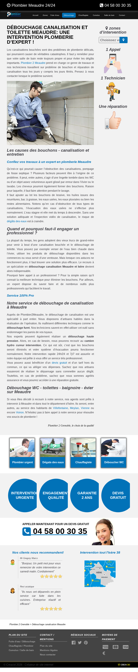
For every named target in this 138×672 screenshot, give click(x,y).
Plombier (28, 646)
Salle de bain (27, 650)
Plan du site (46, 646)
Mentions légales (49, 650)
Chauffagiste (15, 646)
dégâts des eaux (17, 221)
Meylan (74, 408)
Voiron (20, 412)
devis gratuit (59, 362)
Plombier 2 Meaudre (33, 62)
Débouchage (28, 641)
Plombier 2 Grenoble (19, 624)
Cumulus (13, 650)
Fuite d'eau (14, 641)
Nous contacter (48, 654)
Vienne (85, 408)
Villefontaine (60, 408)
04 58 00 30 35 (118, 5)
